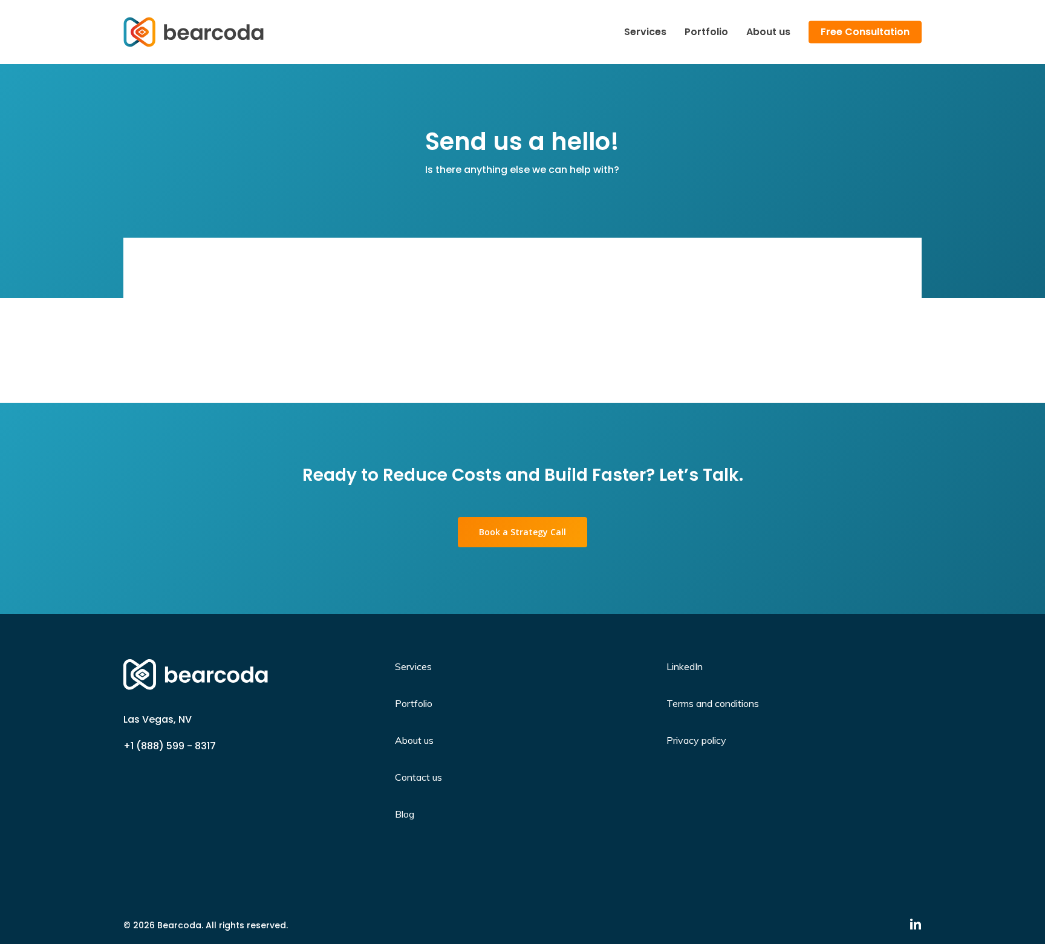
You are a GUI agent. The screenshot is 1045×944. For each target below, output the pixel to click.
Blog (404, 814)
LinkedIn (684, 666)
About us (414, 740)
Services (413, 666)
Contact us (418, 777)
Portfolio (413, 703)
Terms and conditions (712, 703)
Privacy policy (696, 740)
